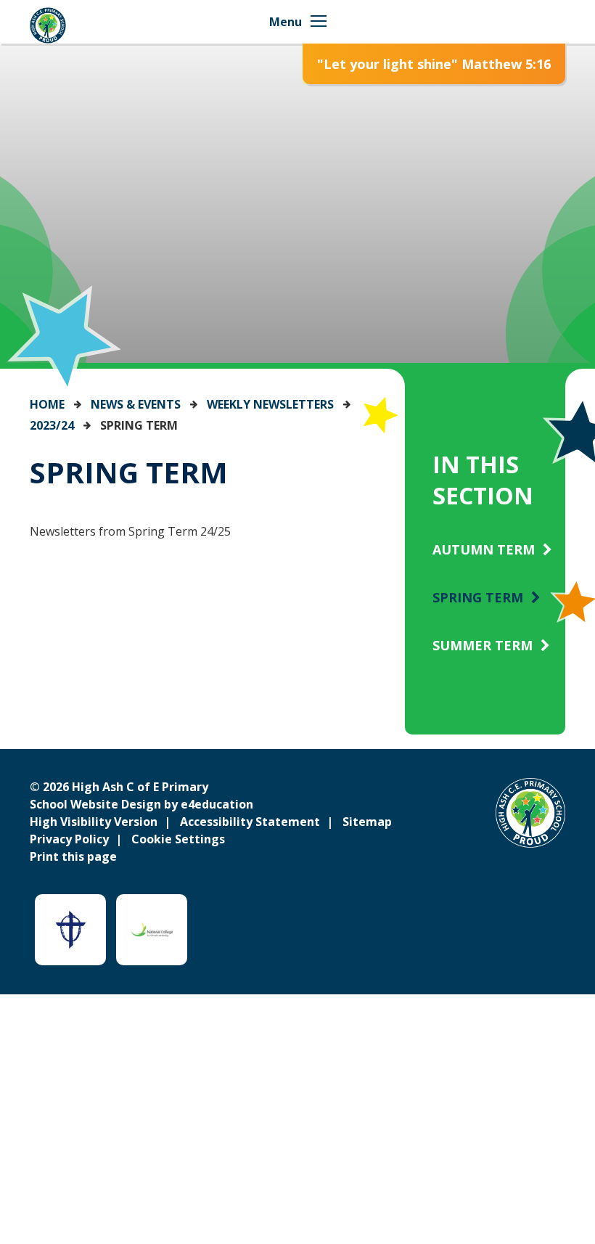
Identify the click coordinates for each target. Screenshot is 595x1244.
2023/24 (52, 425)
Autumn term (483, 549)
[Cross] (70, 929)
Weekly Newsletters (270, 404)
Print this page (73, 856)
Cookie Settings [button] (178, 839)
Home (47, 404)
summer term (482, 645)
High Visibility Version (93, 822)
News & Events (136, 404)
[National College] (151, 929)
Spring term (139, 425)
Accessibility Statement (250, 822)
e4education (217, 804)
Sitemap (367, 822)
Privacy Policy (69, 839)
